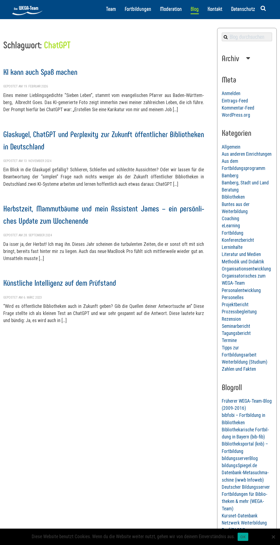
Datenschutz (243, 9)
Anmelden (231, 93)
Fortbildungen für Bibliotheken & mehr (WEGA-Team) (244, 501)
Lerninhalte (232, 247)
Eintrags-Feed (235, 101)
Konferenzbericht (238, 240)
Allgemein (231, 147)
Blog (195, 9)
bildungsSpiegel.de (239, 465)
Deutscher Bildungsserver (246, 487)
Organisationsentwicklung (246, 269)
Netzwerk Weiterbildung (244, 523)
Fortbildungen (138, 9)
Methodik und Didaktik (243, 261)
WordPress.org (236, 115)
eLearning (231, 225)
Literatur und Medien (241, 254)
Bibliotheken (233, 197)
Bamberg (230, 175)
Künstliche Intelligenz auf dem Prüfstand (59, 283)
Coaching (230, 218)
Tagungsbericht (236, 333)
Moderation (171, 9)
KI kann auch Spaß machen (40, 72)
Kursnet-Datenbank (240, 516)
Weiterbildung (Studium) (244, 362)
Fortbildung (232, 233)
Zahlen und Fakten (239, 369)
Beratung (230, 190)
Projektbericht (235, 304)
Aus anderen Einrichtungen (247, 154)
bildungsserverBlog (240, 458)
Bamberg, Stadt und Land (245, 182)
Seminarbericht (236, 326)
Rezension (231, 319)
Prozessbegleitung (239, 311)
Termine (229, 340)
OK (243, 537)
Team (111, 9)
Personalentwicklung (241, 290)
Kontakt (215, 9)
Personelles (233, 297)
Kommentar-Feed (238, 108)
